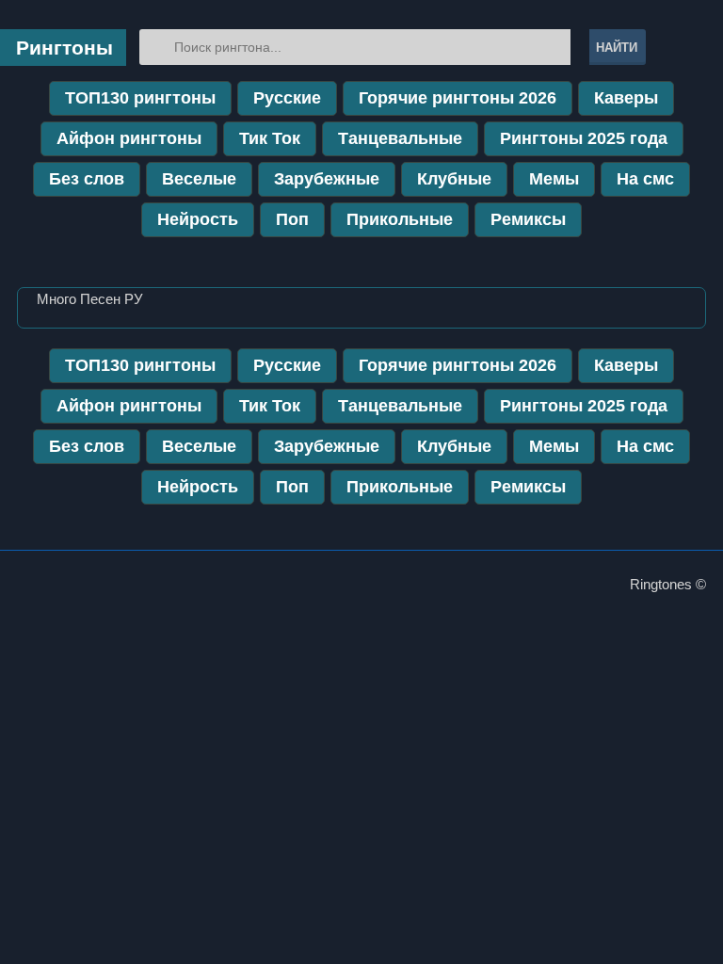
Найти (616, 47)
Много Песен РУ (90, 299)
